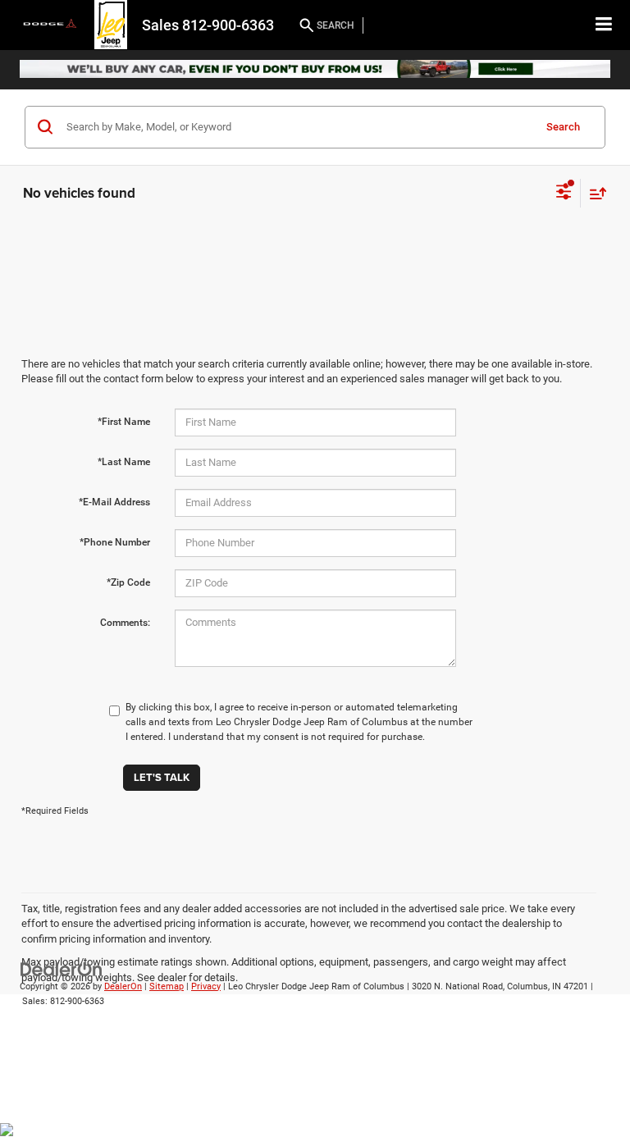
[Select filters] (564, 193)
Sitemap (166, 986)
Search (563, 127)
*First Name (124, 421)
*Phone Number (115, 542)
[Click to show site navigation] (604, 25)
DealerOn (123, 986)
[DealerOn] (61, 968)
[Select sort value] (594, 193)
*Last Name (124, 462)
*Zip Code (128, 582)
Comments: (125, 622)
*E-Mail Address (114, 502)
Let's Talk (161, 777)
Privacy (206, 986)
